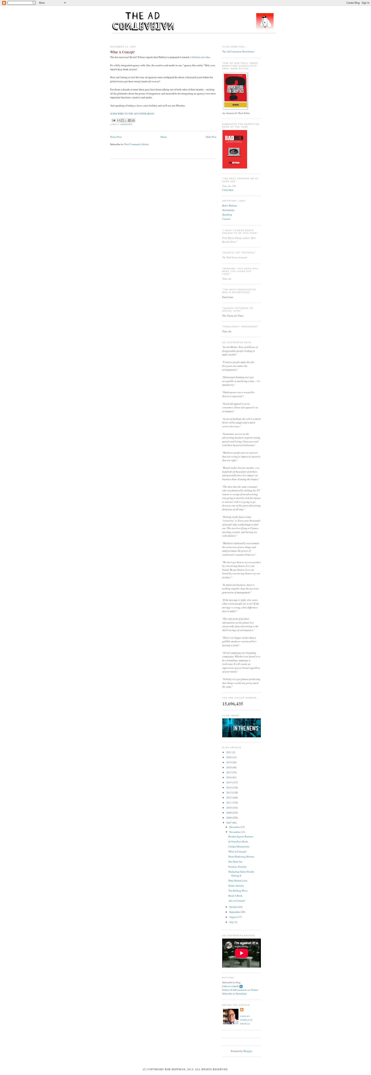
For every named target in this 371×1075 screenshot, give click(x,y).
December (234, 827)
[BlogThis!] (122, 120)
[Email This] (119, 120)
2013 (229, 792)
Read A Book (235, 895)
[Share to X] (126, 120)
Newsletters (228, 210)
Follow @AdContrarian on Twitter (240, 990)
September (235, 912)
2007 (229, 822)
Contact (226, 219)
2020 (229, 757)
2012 (229, 797)
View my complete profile (246, 1020)
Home (164, 137)
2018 (229, 767)
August (233, 917)
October (233, 907)
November (235, 832)
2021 (229, 752)
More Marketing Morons (241, 856)
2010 (229, 807)
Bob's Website (229, 205)
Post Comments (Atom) (136, 144)
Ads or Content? (236, 900)
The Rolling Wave (238, 890)
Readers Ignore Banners (240, 836)
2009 (229, 812)
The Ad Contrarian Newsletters (238, 51)
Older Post (211, 137)
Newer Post (116, 137)
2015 (229, 782)
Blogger (247, 1051)
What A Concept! (237, 851)
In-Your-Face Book (238, 841)
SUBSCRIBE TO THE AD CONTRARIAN (132, 113)
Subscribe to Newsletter (234, 993)
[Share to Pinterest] (133, 120)
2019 (229, 762)
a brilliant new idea (200, 57)
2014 (229, 787)
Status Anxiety (236, 885)
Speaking (227, 214)
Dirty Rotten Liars (237, 880)
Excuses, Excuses (237, 866)
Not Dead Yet (235, 861)
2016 (229, 777)
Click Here (227, 190)
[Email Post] (113, 120)
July (231, 922)
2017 (229, 772)
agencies (126, 124)
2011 (229, 802)
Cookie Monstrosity (238, 846)
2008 (229, 817)
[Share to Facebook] (130, 120)
